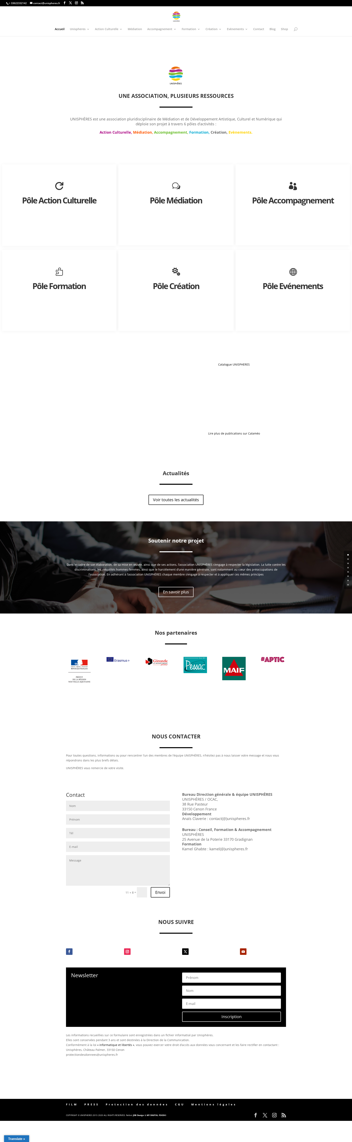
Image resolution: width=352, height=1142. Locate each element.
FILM (72, 1104)
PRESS (91, 1104)
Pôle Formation (59, 286)
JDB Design (138, 1115)
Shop (284, 29)
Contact (258, 29)
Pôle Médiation (176, 200)
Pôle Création (176, 286)
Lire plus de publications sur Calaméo (234, 433)
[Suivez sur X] (185, 951)
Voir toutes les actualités (176, 499)
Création (212, 29)
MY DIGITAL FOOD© (156, 1115)
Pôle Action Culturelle (59, 200)
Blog (273, 29)
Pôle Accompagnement (293, 200)
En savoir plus (176, 592)
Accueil (60, 29)
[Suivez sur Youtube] (243, 951)
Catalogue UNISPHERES (234, 364)
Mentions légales (213, 1104)
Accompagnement (159, 29)
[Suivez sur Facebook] (69, 951)
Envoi (160, 892)
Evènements (235, 29)
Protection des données (137, 1104)
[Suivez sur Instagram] (127, 951)
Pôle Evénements (293, 286)
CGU (180, 1104)
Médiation (135, 29)
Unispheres (78, 29)
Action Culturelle (106, 29)
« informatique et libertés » (115, 1045)
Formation (189, 29)
